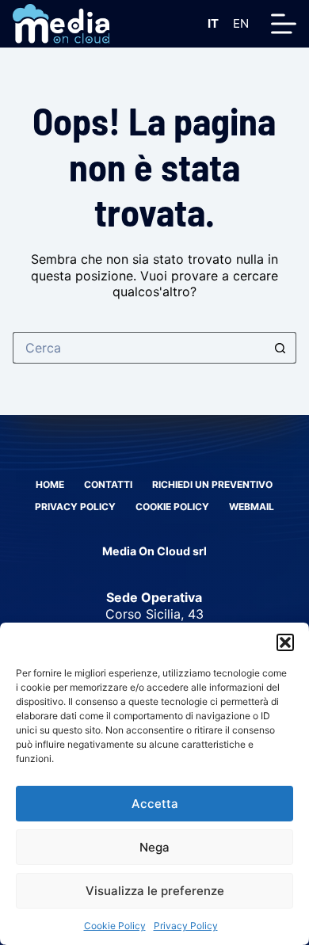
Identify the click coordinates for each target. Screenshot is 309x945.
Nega (154, 847)
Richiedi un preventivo (212, 484)
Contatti (108, 484)
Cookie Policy (115, 926)
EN (241, 23)
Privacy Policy (186, 926)
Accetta (155, 803)
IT (213, 23)
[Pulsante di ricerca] (280, 348)
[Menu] (283, 23)
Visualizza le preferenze (155, 890)
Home (50, 484)
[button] (285, 642)
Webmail (251, 507)
